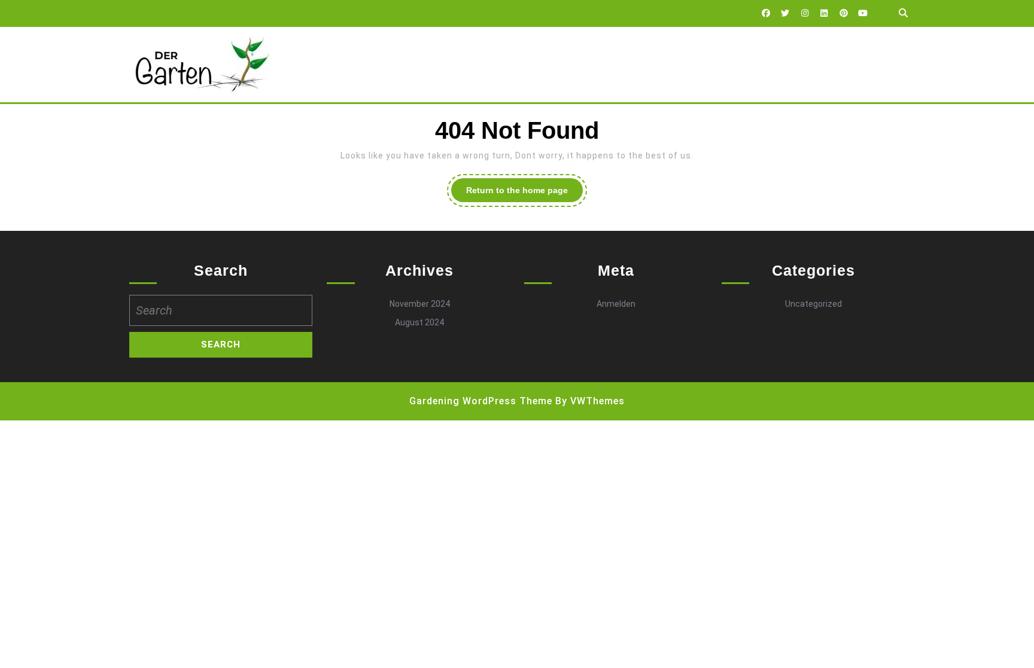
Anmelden (616, 304)
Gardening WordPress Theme (480, 401)
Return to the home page (524, 193)
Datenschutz (366, 64)
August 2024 (419, 322)
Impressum (442, 64)
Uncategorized (813, 304)
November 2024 (420, 304)
